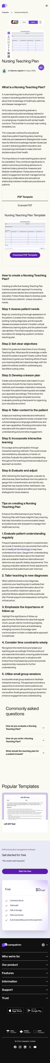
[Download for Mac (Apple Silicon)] (15, 1010)
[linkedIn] (25, 1047)
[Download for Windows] (34, 1010)
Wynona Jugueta (17, 71)
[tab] (25, 197)
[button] (46, 6)
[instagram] (20, 1047)
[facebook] (15, 1047)
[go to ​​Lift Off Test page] (25, 806)
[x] (30, 1047)
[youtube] (35, 1047)
